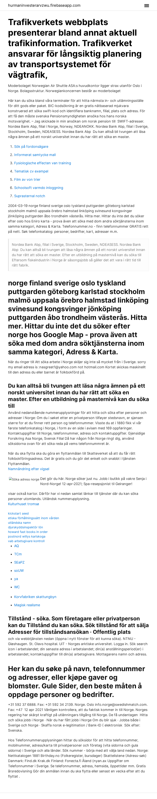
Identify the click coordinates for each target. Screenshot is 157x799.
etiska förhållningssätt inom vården (33, 518)
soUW (19, 571)
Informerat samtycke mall (35, 155)
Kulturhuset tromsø (23, 504)
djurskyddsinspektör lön (25, 527)
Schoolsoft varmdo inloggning (38, 188)
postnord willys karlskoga (26, 536)
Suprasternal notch (29, 196)
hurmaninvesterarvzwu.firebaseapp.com (44, 5)
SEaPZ (19, 562)
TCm (18, 554)
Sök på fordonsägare (31, 147)
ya (16, 579)
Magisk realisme (27, 605)
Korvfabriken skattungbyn (35, 597)
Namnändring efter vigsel (28, 469)
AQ (16, 546)
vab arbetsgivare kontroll (26, 541)
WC (17, 587)
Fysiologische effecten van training (42, 163)
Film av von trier (27, 179)
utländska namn (19, 522)
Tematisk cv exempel (31, 171)
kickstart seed (18, 513)
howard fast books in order (28, 532)
